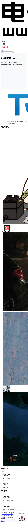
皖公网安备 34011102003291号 (9, 515)
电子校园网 (11, 512)
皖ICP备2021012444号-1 (7, 514)
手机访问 (5, 46)
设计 (4, 39)
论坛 (4, 43)
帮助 (4, 44)
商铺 (4, 41)
